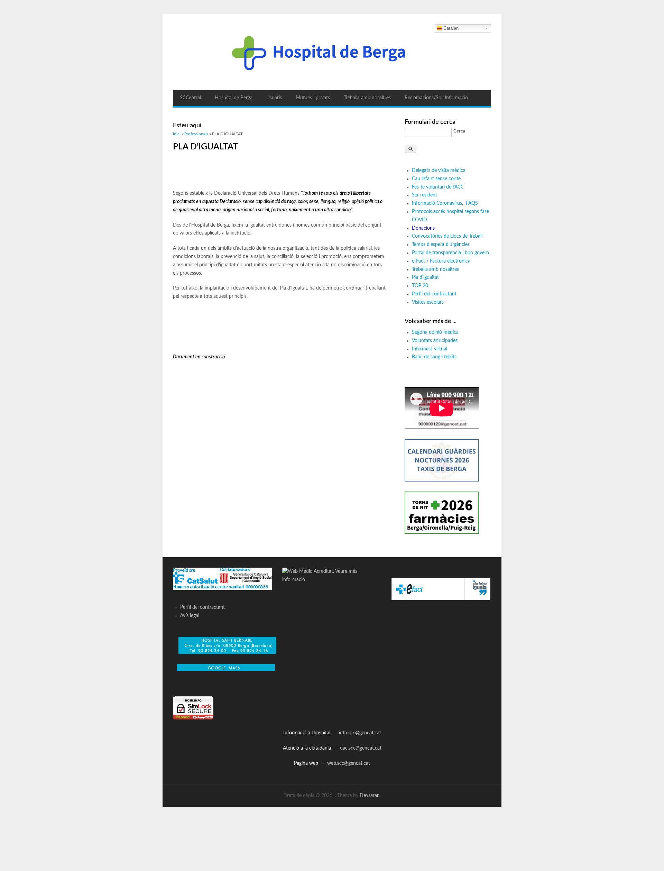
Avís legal (189, 615)
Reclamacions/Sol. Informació (436, 97)
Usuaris (274, 97)
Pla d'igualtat (425, 277)
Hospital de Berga (233, 97)
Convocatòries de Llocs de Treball (447, 236)
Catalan (451, 28)
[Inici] (332, 52)
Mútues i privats (313, 97)
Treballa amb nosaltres (367, 97)
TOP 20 (420, 285)
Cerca (459, 131)
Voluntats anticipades (435, 340)
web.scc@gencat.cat (348, 763)
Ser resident (424, 195)
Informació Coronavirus (437, 203)
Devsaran (370, 795)
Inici (177, 134)
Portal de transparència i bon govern (450, 252)
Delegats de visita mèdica (438, 170)
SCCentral (190, 97)
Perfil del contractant (434, 294)
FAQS (472, 203)
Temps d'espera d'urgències (441, 244)
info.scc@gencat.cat (360, 733)
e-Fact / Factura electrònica (441, 261)
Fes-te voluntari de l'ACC (438, 187)
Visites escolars (428, 302)
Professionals (196, 134)
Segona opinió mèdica (435, 332)
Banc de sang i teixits (434, 357)
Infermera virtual (429, 349)
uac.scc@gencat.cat (360, 748)
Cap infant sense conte (436, 178)
